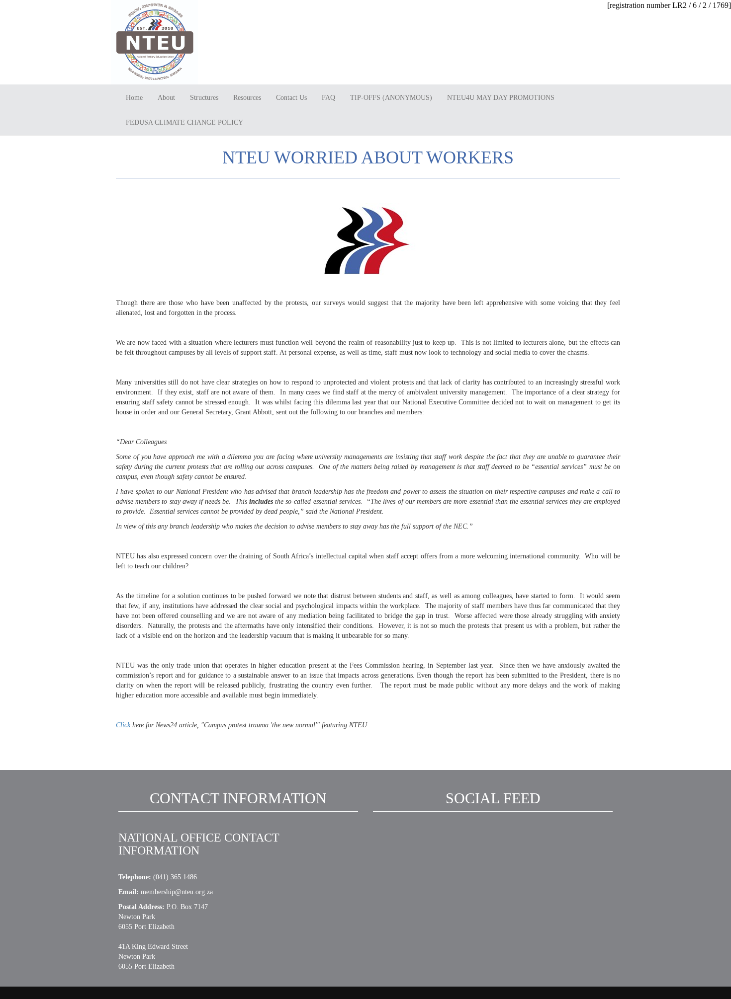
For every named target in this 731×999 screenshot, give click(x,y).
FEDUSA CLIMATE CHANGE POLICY (184, 122)
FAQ (328, 97)
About (166, 97)
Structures (204, 97)
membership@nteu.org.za (177, 892)
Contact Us (291, 97)
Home (134, 97)
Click (123, 725)
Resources (247, 97)
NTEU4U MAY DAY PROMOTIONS (500, 97)
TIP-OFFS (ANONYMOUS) (391, 97)
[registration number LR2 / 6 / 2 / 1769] (669, 5)
